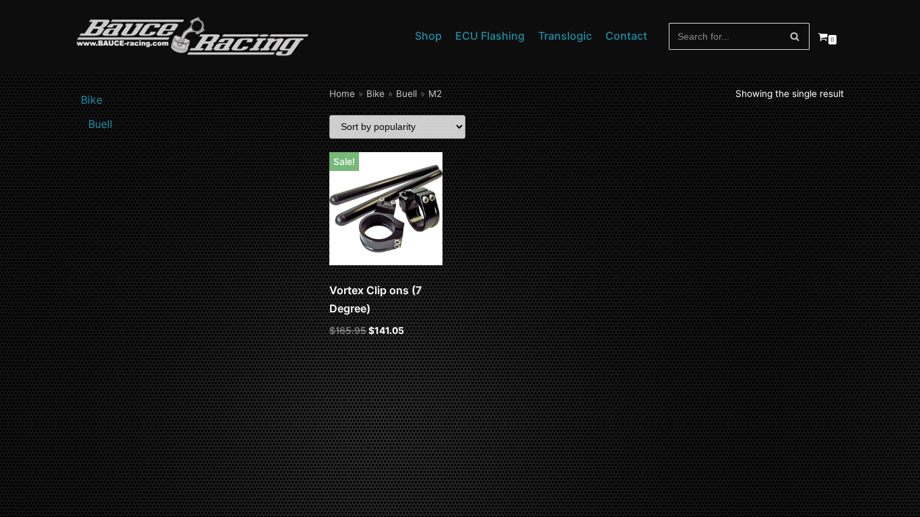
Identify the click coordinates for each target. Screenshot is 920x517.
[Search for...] (739, 36)
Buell (406, 93)
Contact (626, 35)
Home (342, 93)
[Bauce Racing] (194, 36)
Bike (375, 93)
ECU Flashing (490, 35)
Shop (428, 35)
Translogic (565, 35)
